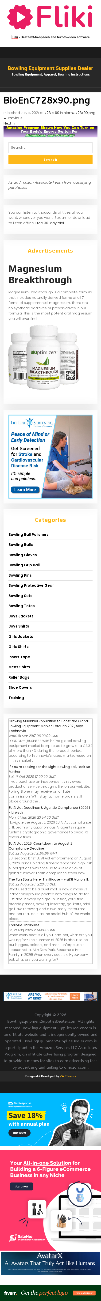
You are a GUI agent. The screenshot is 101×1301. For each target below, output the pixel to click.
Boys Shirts (18, 626)
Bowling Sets (20, 595)
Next (10, 123)
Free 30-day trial (49, 222)
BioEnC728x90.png (79, 112)
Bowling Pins (20, 575)
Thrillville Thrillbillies (24, 925)
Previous (13, 117)
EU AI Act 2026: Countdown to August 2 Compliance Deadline (40, 846)
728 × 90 (52, 112)
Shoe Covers (20, 687)
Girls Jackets (20, 636)
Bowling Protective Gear (31, 585)
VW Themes (67, 1076)
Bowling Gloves (22, 554)
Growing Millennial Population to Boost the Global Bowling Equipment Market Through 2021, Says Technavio (49, 726)
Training (16, 697)
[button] (50, 90)
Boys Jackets (21, 616)
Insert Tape (19, 656)
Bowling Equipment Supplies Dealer (50, 68)
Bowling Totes (21, 605)
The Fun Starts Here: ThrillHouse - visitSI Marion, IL (49, 879)
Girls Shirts (18, 646)
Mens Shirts (19, 667)
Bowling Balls (20, 544)
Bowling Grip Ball (24, 565)
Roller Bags (18, 677)
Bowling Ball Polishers (28, 534)
